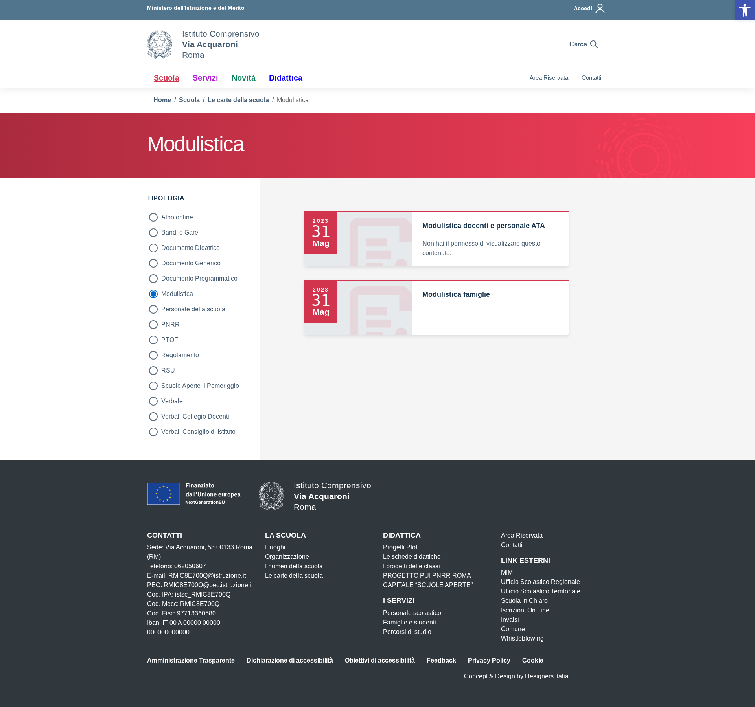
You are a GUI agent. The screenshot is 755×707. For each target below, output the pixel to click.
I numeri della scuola (294, 566)
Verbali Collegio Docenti (195, 416)
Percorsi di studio (407, 631)
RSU (168, 370)
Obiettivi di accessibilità (380, 660)
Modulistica (177, 293)
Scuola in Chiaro (524, 600)
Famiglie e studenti (409, 622)
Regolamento (180, 355)
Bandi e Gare (179, 232)
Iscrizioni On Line (525, 610)
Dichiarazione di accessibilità (290, 660)
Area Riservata (549, 77)
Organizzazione (287, 556)
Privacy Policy (489, 660)
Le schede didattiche (412, 556)
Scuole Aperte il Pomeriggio (200, 385)
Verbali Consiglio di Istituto (198, 431)
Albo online (177, 217)
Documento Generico (191, 263)
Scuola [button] (166, 77)
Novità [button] (244, 77)
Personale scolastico (412, 613)
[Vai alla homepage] (159, 44)
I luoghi (275, 547)
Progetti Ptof (400, 547)
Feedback (441, 660)
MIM (507, 572)
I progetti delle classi (411, 566)
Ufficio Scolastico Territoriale (540, 591)
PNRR (170, 324)
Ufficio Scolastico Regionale (540, 581)
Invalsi (510, 619)
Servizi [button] (205, 77)
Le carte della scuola (294, 575)
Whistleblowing (522, 638)
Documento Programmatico (199, 278)
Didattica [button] (285, 77)
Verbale (172, 401)
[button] (745, 10)
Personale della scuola (193, 309)
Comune (513, 629)
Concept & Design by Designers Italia (516, 676)
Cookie (532, 660)
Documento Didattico (190, 247)
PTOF (169, 339)
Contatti (591, 77)
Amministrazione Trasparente (191, 660)
